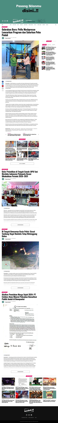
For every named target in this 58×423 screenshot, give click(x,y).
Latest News (14, 24)
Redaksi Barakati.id (31, 417)
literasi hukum (30, 129)
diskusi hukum (23, 128)
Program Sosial (21, 130)
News (18, 24)
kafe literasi (14, 129)
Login (35, 417)
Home (10, 24)
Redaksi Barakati (8, 38)
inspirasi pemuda (8, 129)
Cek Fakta (21, 24)
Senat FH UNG (27, 130)
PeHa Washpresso (15, 130)
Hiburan (44, 24)
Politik (35, 24)
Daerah (47, 24)
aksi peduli (13, 128)
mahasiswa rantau (9, 130)
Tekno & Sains (39, 24)
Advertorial (25, 24)
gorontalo (35, 128)
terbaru (31, 130)
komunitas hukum (24, 129)
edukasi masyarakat (29, 128)
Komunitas (18, 129)
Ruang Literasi (31, 24)
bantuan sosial (17, 128)
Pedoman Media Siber (24, 417)
